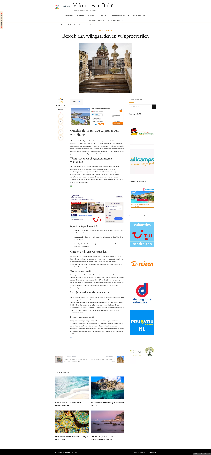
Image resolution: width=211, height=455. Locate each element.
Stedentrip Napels (114, 20)
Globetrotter (61, 105)
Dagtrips (80, 16)
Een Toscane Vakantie (96, 20)
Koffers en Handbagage (120, 16)
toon (79, 101)
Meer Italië (103, 16)
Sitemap (142, 452)
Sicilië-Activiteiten (105, 30)
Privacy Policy (73, 452)
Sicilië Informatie (139, 16)
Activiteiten (68, 16)
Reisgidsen (91, 16)
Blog (135, 452)
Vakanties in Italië (93, 5)
